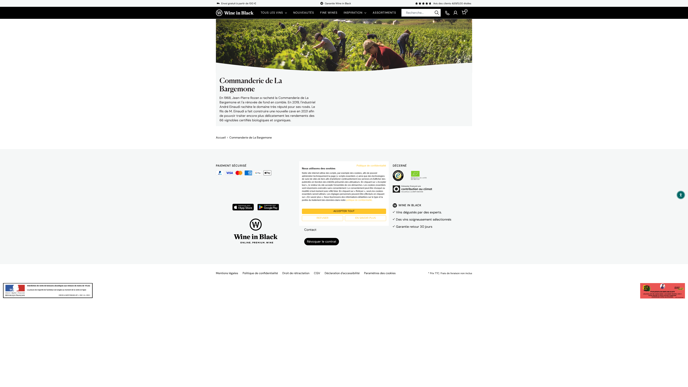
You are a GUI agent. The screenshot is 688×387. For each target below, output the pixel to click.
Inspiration (353, 13)
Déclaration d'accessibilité (342, 273)
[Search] (437, 13)
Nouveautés (303, 13)
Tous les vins (272, 13)
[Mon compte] (455, 13)
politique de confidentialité (359, 200)
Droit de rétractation (295, 273)
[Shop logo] (235, 13)
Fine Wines (328, 13)
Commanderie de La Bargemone (250, 137)
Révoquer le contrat (321, 241)
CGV (317, 273)
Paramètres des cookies (380, 273)
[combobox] (421, 13)
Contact (310, 230)
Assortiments (384, 13)
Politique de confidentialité (260, 273)
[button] (681, 195)
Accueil (221, 137)
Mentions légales (227, 273)
